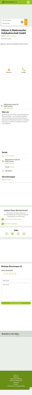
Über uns (16, 375)
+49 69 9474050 (9, 156)
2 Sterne (7, 274)
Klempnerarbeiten (6, 179)
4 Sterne (12, 274)
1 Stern (4, 274)
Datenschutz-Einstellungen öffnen (16, 386)
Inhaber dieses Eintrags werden (12, 219)
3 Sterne (9, 274)
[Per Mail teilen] (24, 234)
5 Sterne (15, 274)
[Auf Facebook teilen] (6, 234)
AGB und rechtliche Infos (16, 380)
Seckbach (13, 36)
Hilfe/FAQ (16, 377)
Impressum (16, 382)
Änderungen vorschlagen (10, 223)
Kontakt (16, 384)
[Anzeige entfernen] (31, 388)
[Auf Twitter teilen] (12, 234)
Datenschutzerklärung (16, 378)
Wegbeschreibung (8, 108)
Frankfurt (7, 36)
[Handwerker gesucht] (12, 2)
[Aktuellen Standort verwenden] (22, 22)
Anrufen (24, 72)
